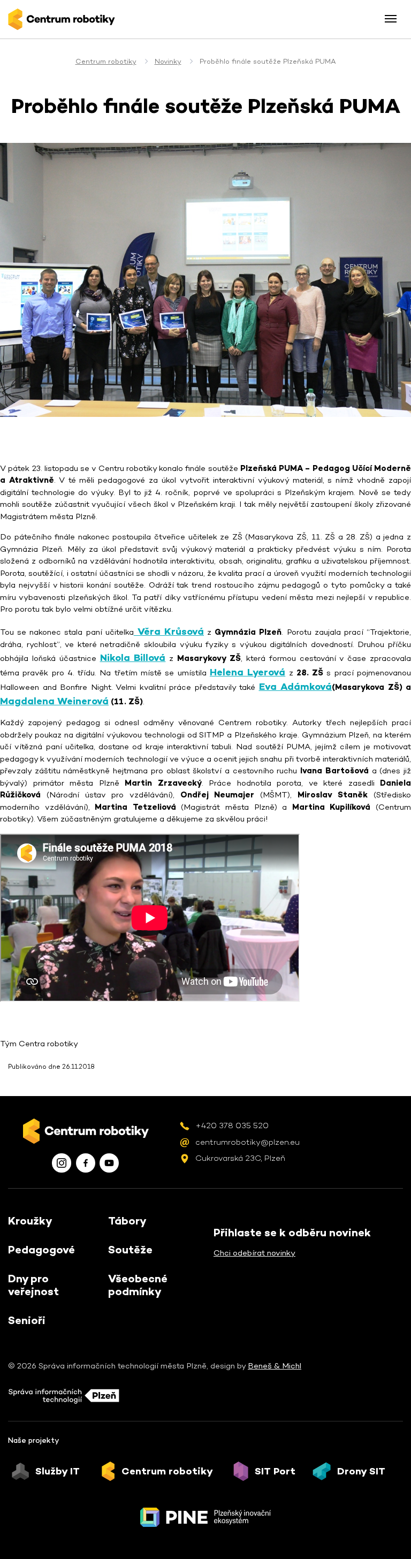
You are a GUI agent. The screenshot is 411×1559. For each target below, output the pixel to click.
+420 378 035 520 (232, 1125)
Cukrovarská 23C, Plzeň (240, 1158)
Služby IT (57, 1471)
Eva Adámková (295, 686)
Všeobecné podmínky (138, 1285)
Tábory (127, 1221)
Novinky (168, 61)
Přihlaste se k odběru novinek (292, 1232)
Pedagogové (41, 1250)
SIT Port (275, 1471)
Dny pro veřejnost (33, 1285)
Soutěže (130, 1250)
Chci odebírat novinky (254, 1253)
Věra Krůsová (169, 631)
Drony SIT (361, 1471)
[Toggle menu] (390, 19)
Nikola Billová (133, 657)
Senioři (26, 1320)
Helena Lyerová (247, 672)
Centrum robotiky (105, 61)
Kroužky (30, 1221)
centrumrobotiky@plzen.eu (247, 1142)
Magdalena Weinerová (54, 701)
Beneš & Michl (274, 1365)
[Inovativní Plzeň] (205, 1517)
